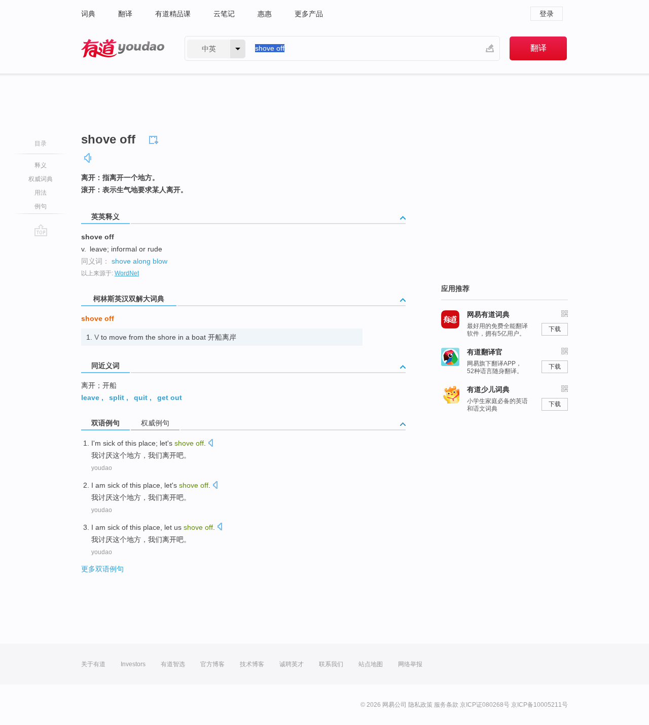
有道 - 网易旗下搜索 (122, 48)
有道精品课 (173, 14)
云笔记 (224, 14)
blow (160, 261)
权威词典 (40, 179)
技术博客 (252, 664)
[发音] (88, 158)
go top (40, 230)
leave (90, 397)
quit (141, 397)
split (116, 397)
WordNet (127, 273)
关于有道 (93, 664)
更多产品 (309, 14)
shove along (131, 261)
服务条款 (446, 704)
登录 (546, 14)
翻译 (125, 14)
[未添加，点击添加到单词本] (155, 138)
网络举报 (410, 664)
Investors (133, 664)
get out (169, 397)
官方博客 (212, 664)
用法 (40, 192)
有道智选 (173, 664)
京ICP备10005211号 (539, 704)
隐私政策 (420, 704)
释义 (40, 165)
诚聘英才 (291, 664)
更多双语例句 (102, 569)
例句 (40, 206)
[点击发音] (210, 444)
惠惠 (265, 14)
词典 (88, 14)
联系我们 (331, 664)
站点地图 (370, 664)
